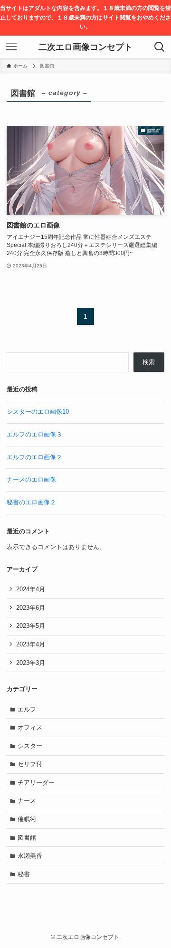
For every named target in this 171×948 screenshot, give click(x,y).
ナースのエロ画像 (31, 479)
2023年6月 (30, 607)
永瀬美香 (30, 855)
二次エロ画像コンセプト (85, 47)
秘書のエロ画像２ (31, 502)
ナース (27, 800)
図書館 (27, 837)
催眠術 (27, 819)
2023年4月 (30, 644)
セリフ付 (30, 764)
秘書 (24, 874)
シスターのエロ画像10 (38, 411)
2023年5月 (30, 625)
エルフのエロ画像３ (34, 434)
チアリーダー (36, 782)
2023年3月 (30, 662)
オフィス (30, 727)
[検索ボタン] (159, 47)
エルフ (27, 709)
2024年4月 (30, 589)
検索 (148, 362)
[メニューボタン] (11, 47)
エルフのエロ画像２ (34, 457)
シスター (30, 745)
